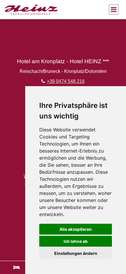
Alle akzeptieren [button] (75, 229)
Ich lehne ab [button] (76, 241)
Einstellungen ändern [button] (75, 253)
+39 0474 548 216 (66, 81)
